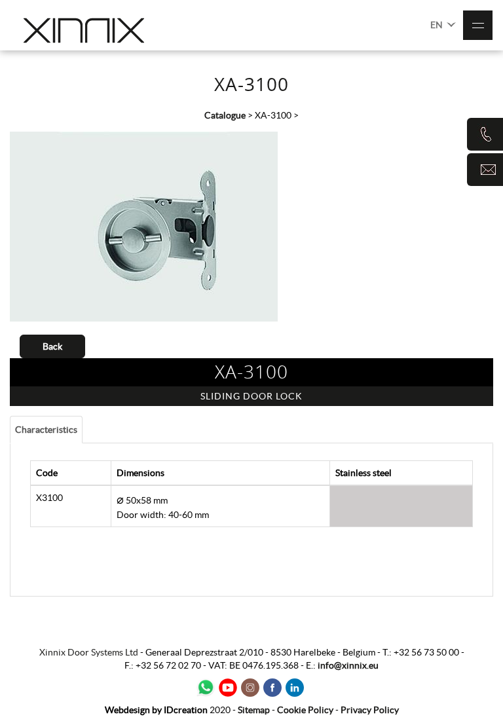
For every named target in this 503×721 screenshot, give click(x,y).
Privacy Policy (370, 710)
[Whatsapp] (205, 687)
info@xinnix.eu (348, 665)
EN (437, 25)
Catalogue (225, 115)
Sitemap (254, 710)
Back (52, 346)
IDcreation (156, 710)
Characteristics (46, 429)
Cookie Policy (305, 710)
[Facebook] (272, 687)
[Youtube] (228, 687)
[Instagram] (250, 687)
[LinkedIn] (295, 687)
